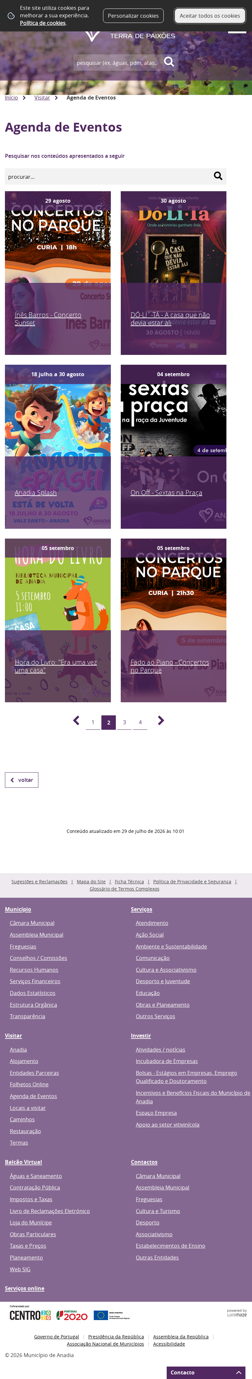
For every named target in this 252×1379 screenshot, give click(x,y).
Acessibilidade (169, 1344)
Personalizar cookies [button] (133, 15)
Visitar (42, 97)
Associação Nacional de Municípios (105, 1344)
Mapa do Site (91, 881)
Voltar (25, 779)
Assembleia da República (181, 1336)
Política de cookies (43, 23)
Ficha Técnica (129, 881)
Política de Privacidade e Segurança (192, 881)
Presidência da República (116, 1336)
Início (11, 97)
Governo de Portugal (56, 1336)
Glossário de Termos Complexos (124, 889)
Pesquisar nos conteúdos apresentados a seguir (65, 155)
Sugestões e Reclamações (39, 881)
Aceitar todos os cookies (210, 15)
